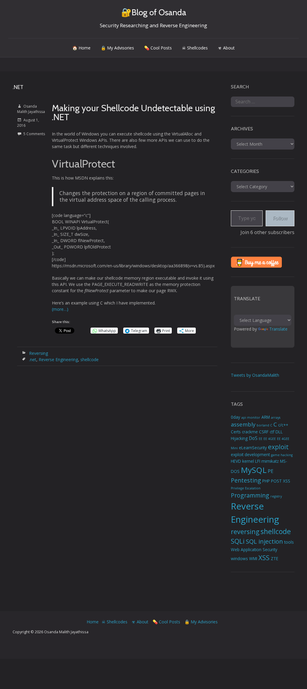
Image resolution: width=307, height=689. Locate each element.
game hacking (282, 455)
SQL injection (264, 541)
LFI (257, 461)
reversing (245, 531)
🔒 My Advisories (117, 48)
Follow (280, 218)
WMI (253, 558)
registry (276, 496)
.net (32, 359)
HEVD (236, 461)
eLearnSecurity (253, 447)
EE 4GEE (270, 439)
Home (93, 622)
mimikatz (270, 461)
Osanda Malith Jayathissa (31, 109)
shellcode (89, 359)
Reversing (38, 353)
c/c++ (283, 425)
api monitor (250, 417)
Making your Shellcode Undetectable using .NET (133, 112)
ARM (265, 417)
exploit (278, 446)
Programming (250, 495)
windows (239, 558)
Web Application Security (254, 549)
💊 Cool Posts (158, 48)
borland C (264, 425)
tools (289, 542)
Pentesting (246, 480)
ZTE (274, 558)
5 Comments (34, 133)
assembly (243, 424)
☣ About (226, 48)
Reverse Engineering (58, 359)
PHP (266, 481)
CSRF (264, 432)
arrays (275, 417)
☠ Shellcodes (195, 48)
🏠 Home (81, 48)
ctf (272, 432)
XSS (264, 557)
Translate (278, 329)
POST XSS (280, 481)
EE (260, 439)
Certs (236, 432)
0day (235, 417)
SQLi (238, 541)
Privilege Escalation (246, 488)
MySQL (254, 470)
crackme (250, 432)
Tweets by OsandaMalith (255, 375)
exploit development (250, 454)
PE (270, 471)
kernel (248, 461)
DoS (253, 438)
